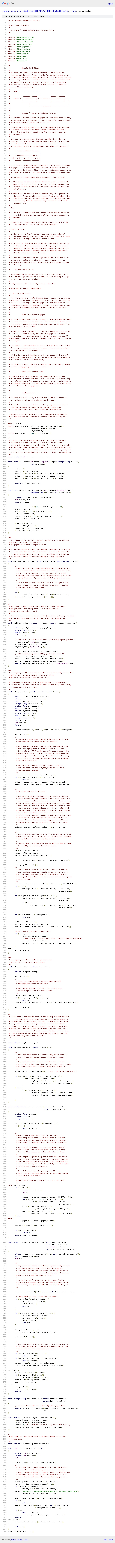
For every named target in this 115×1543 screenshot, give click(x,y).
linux (19, 11)
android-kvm (8, 11)
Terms (26, 1539)
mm (74, 11)
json (111, 1539)
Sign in (110, 3)
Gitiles (13, 1539)
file (48, 16)
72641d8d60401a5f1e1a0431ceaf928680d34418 (45, 11)
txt (105, 1539)
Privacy (19, 1539)
